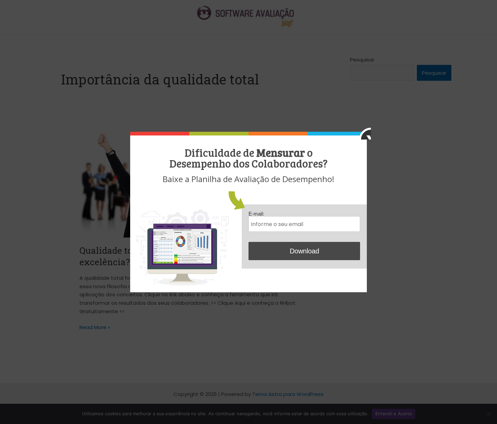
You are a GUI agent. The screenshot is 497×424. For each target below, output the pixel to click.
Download (304, 251)
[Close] (365, 134)
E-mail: (256, 214)
